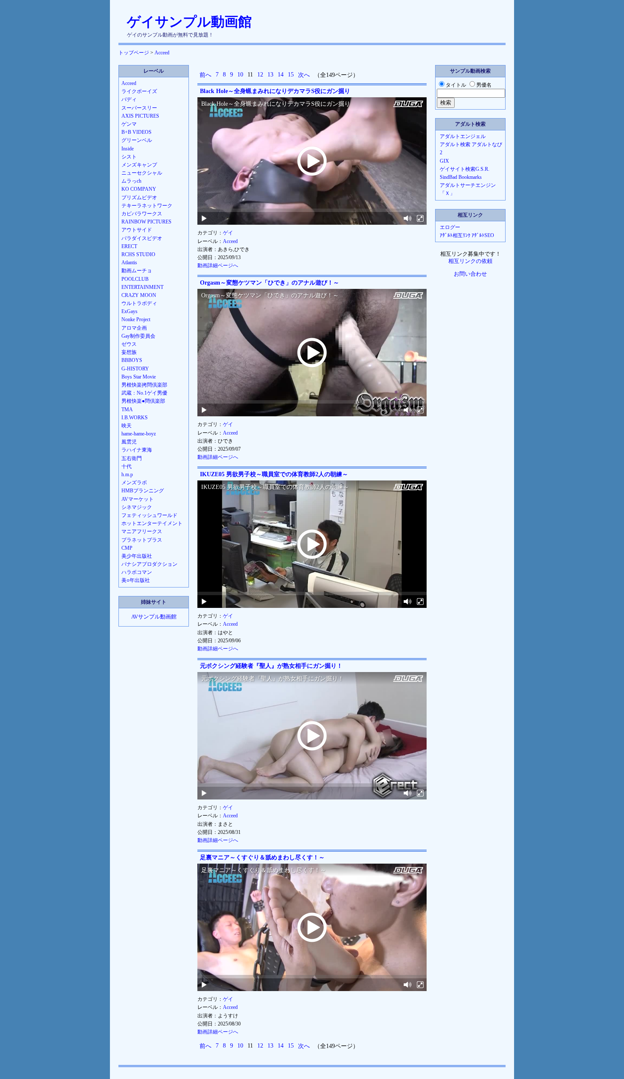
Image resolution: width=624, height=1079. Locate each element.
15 (291, 74)
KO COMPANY (138, 189)
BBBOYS (131, 360)
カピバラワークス (141, 214)
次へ (304, 74)
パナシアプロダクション (149, 564)
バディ (129, 99)
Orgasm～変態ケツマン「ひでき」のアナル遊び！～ (269, 283)
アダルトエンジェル (463, 136)
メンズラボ (134, 483)
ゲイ (228, 233)
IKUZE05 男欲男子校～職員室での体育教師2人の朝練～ (274, 474)
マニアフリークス (141, 531)
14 (281, 74)
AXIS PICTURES (140, 116)
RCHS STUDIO (138, 254)
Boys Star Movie (138, 377)
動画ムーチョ (136, 271)
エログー (450, 227)
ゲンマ (129, 124)
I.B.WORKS (134, 418)
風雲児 (129, 442)
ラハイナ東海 (136, 450)
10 (240, 74)
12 (260, 74)
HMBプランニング (142, 491)
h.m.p (127, 474)
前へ (205, 74)
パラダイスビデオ (141, 238)
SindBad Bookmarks (461, 177)
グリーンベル (136, 140)
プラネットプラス (141, 540)
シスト (129, 157)
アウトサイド (136, 230)
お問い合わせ (470, 274)
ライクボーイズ (139, 91)
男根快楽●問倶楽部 (143, 401)
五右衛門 (131, 458)
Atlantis (129, 263)
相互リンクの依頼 (470, 261)
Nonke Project (135, 319)
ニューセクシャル (141, 173)
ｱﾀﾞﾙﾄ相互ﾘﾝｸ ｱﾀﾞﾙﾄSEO (467, 235)
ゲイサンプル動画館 (189, 21)
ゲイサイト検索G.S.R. (464, 169)
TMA (127, 409)
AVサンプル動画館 (154, 617)
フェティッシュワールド (149, 515)
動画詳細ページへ (217, 265)
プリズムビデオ (139, 198)
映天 (126, 426)
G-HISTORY (135, 369)
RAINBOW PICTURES (146, 222)
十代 (126, 466)
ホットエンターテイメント (152, 523)
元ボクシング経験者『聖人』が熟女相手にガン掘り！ (271, 666)
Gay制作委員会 (138, 336)
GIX (444, 161)
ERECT (129, 246)
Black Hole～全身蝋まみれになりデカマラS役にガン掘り (275, 91)
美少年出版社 (136, 556)
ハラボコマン (136, 572)
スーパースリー (139, 108)
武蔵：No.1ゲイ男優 (144, 393)
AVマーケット (137, 499)
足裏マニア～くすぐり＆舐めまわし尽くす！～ (262, 857)
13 (270, 74)
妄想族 (129, 352)
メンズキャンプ (139, 165)
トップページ (133, 53)
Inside (127, 149)
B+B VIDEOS (136, 132)
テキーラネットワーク (146, 206)
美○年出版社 (135, 580)
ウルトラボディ (139, 303)
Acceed (162, 53)
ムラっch (131, 181)
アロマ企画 (134, 328)
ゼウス (129, 344)
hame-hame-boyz (138, 434)
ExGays (129, 311)
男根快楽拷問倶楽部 (144, 385)
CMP (126, 548)
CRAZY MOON (138, 295)
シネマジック (136, 507)
